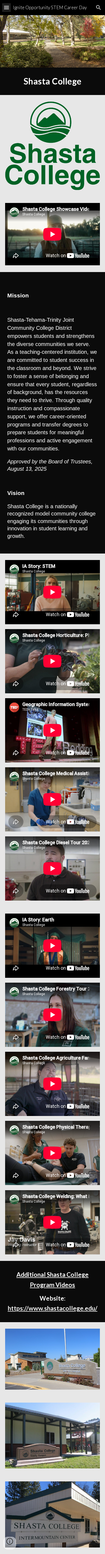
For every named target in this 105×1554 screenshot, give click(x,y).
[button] (6, 7)
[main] (52, 81)
